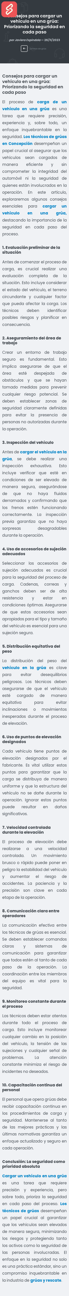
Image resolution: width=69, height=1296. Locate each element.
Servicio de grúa (38, 48)
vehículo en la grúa (24, 667)
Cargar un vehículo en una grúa (34, 1176)
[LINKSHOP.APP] (9, 9)
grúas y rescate (45, 1280)
